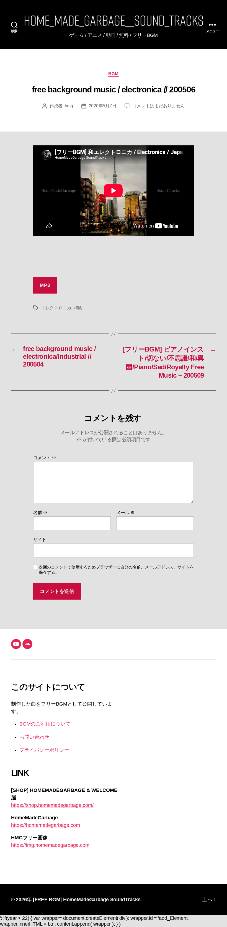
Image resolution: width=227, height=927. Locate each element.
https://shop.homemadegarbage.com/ (52, 805)
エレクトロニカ (56, 307)
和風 (78, 307)
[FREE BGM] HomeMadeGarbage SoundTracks (87, 899)
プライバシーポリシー (44, 750)
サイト (39, 539)
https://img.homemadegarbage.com (50, 845)
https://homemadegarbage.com (45, 825)
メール (125, 512)
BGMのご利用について (45, 724)
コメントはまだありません (158, 105)
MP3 (45, 285)
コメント (44, 457)
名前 (40, 512)
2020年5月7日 (103, 105)
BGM (113, 73)
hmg (69, 105)
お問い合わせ (34, 737)
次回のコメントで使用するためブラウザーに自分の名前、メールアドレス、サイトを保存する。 (116, 570)
